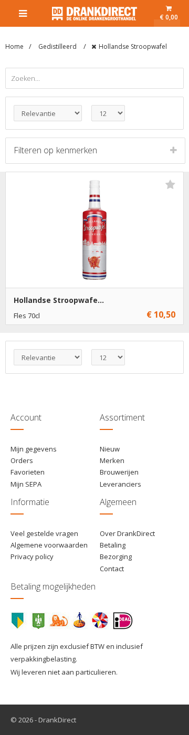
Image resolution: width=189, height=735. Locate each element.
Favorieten (27, 472)
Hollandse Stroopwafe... (59, 300)
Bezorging (116, 556)
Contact (112, 568)
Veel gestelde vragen (44, 533)
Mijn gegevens (33, 449)
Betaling (112, 545)
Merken (112, 460)
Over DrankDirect (127, 533)
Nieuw (110, 449)
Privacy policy (32, 556)
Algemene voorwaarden (49, 545)
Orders (21, 460)
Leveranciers (120, 484)
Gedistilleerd (58, 46)
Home (14, 46)
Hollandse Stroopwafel (133, 46)
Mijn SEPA (25, 484)
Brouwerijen (119, 472)
